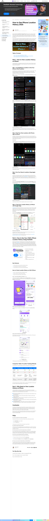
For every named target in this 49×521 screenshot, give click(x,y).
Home (13, 19)
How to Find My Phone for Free (17, 456)
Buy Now (13, 13)
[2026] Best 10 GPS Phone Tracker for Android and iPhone (5, 30)
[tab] (6, 20)
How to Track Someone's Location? (5, 24)
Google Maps (14, 207)
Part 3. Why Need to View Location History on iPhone (21, 56)
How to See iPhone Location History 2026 (5, 35)
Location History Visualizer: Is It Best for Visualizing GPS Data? (22, 453)
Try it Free (16, 255)
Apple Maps (26, 176)
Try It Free (6, 13)
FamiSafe (18, 242)
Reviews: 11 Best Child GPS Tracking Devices (5, 22)
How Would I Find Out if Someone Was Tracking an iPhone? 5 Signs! (5, 33)
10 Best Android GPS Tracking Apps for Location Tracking (6, 27)
